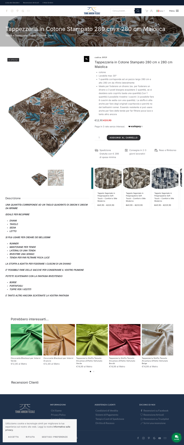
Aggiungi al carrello (124, 137)
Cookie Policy (58, 418)
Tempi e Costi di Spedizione (110, 418)
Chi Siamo (56, 410)
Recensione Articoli (153, 414)
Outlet (51, 35)
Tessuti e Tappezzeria (16, 35)
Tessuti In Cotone (37, 35)
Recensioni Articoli (31, 3)
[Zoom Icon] (86, 59)
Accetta (13, 437)
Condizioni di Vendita (107, 410)
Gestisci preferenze (55, 437)
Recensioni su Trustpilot (156, 418)
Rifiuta (30, 437)
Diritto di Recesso (105, 423)
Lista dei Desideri (12, 3)
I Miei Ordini (48, 3)
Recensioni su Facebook (155, 410)
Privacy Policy (58, 414)
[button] (174, 10)
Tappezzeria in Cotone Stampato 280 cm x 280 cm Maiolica (85, 28)
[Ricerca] (138, 10)
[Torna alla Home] (92, 10)
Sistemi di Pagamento (107, 414)
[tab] (90, 371)
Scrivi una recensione (154, 423)
